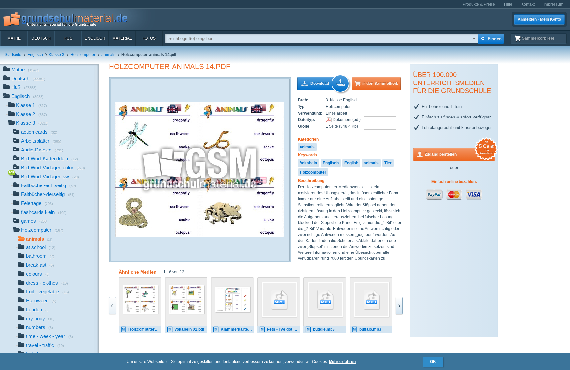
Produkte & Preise (479, 4)
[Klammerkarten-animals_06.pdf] (232, 299)
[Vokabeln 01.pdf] (186, 299)
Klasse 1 (31, 105)
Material (122, 38)
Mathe (14, 38)
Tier (388, 163)
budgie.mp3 (324, 329)
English (351, 163)
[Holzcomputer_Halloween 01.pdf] (140, 299)
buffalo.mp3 (370, 329)
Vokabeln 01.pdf (189, 329)
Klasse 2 (31, 114)
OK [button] (433, 361)
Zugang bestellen (459, 152)
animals (108, 54)
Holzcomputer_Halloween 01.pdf (144, 329)
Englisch (95, 38)
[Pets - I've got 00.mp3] (279, 299)
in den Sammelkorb (380, 83)
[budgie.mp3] (325, 299)
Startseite (13, 54)
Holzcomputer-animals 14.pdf (169, 66)
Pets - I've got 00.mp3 (283, 329)
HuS (68, 38)
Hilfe (508, 4)
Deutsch (41, 38)
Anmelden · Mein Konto (539, 19)
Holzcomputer (82, 54)
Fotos (149, 38)
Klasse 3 (56, 54)
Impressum (553, 4)
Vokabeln (308, 163)
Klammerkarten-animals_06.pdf (237, 329)
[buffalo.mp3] (371, 299)
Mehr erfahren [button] (342, 361)
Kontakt (528, 4)
